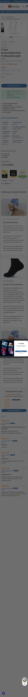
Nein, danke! (21, 353)
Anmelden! (21, 351)
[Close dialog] (27, 341)
